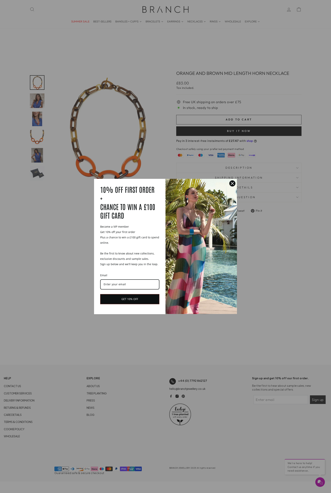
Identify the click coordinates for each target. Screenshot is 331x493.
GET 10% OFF (129, 299)
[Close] (232, 183)
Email (103, 275)
